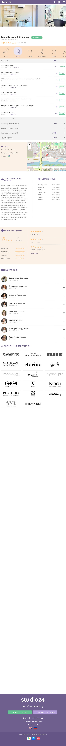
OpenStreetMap (62, 170)
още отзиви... (34, 253)
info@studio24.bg (34, 706)
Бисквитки (33, 724)
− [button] (29, 147)
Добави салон (20, 712)
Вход (25, 718)
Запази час (36, 37)
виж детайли (16, 67)
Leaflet (55, 170)
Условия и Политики (33, 721)
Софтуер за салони (45, 712)
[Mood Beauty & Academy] (30, 728)
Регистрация (37, 718)
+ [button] (29, 145)
